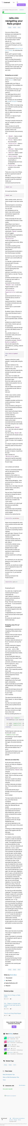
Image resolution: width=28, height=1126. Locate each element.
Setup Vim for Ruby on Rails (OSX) (12, 996)
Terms (19, 1120)
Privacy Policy (20, 1123)
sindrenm (21, 9)
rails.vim (11, 80)
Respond (8, 985)
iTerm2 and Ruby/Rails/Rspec (12, 1013)
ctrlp (8, 101)
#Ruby (11, 1034)
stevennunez (10, 1052)
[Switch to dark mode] (17, 2)
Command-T (14, 101)
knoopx (8, 1048)
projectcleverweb (11, 1037)
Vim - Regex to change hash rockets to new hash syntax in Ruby (12, 1005)
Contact (11, 1120)
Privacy (15, 1120)
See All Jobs (21, 1085)
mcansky (9, 1044)
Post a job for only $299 (7, 1089)
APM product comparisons (19, 1118)
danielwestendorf (11, 1041)
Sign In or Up (21, 4)
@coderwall (4, 1118)
